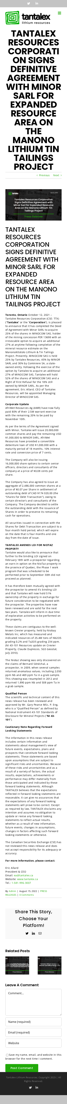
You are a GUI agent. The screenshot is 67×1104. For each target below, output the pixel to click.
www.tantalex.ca (27, 879)
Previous (44, 175)
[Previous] (8, 965)
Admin (12, 891)
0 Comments (26, 894)
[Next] (58, 965)
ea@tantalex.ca (23, 875)
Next (56, 175)
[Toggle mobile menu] (60, 13)
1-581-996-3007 (21, 882)
